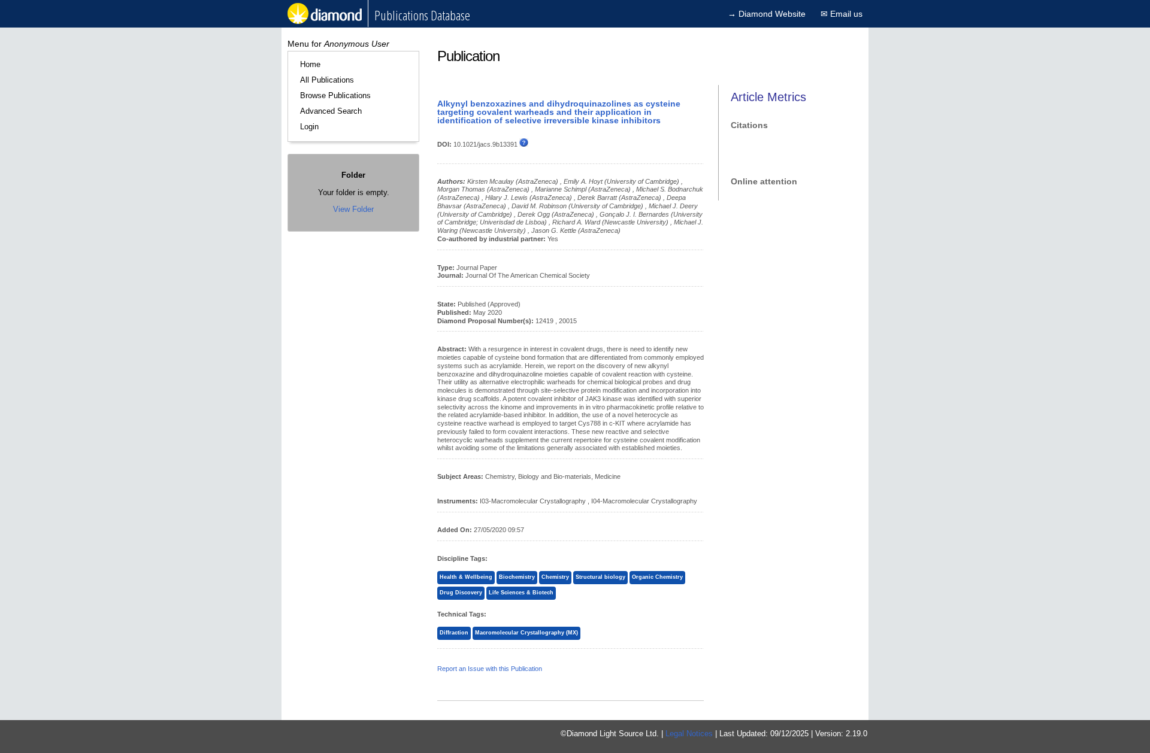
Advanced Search (331, 111)
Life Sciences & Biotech (521, 593)
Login (309, 126)
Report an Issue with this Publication (489, 668)
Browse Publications (335, 95)
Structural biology (600, 577)
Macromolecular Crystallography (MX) (526, 633)
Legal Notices (689, 733)
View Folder (353, 209)
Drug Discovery (461, 593)
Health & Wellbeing (466, 577)
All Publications (327, 79)
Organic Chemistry (657, 577)
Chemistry (555, 577)
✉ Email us (841, 14)
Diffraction (454, 633)
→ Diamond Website (767, 14)
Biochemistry (517, 577)
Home (310, 64)
